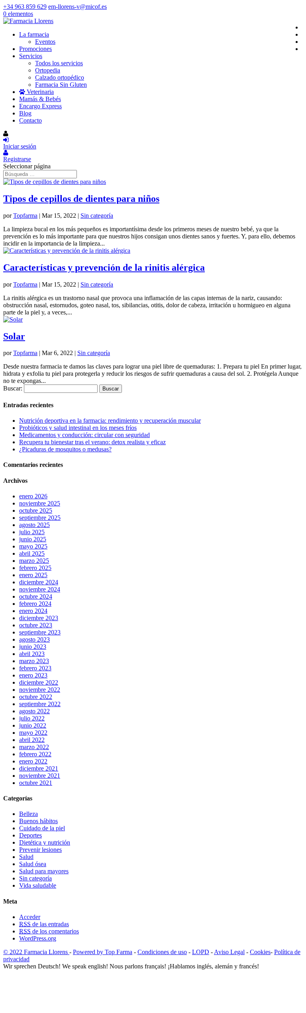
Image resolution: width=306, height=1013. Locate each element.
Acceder (29, 916)
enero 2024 (33, 610)
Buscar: (12, 388)
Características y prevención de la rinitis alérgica (104, 267)
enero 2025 (33, 575)
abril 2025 (32, 553)
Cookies (260, 952)
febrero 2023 (35, 668)
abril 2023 (32, 653)
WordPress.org (37, 938)
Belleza (28, 813)
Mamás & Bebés (40, 99)
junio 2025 (32, 539)
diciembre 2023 (38, 618)
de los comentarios (49, 931)
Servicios (30, 56)
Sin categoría (96, 215)
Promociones (35, 48)
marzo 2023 (34, 661)
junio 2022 (32, 725)
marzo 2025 (34, 560)
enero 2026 (33, 496)
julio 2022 (32, 718)
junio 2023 (32, 646)
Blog (25, 113)
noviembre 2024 (39, 589)
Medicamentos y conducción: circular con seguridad (84, 434)
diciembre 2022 (38, 682)
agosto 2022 (34, 711)
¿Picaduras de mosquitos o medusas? (65, 449)
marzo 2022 (34, 747)
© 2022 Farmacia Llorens (36, 952)
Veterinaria (39, 91)
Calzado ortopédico (59, 77)
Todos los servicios (59, 63)
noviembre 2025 (39, 503)
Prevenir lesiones (40, 849)
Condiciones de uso (162, 952)
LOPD (200, 952)
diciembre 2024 (38, 582)
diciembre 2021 (38, 768)
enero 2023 (33, 675)
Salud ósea (32, 864)
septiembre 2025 (40, 517)
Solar (14, 336)
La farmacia (34, 34)
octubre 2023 (35, 625)
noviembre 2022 (39, 689)
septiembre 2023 (40, 632)
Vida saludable (37, 885)
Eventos (45, 41)
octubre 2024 (35, 596)
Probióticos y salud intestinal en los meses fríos (78, 427)
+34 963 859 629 (25, 6)
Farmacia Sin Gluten (61, 84)
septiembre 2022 (40, 704)
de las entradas (44, 924)
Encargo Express (40, 106)
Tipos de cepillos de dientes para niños (81, 198)
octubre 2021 (35, 782)
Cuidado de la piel (42, 828)
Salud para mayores (44, 871)
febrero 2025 (35, 567)
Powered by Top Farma (102, 952)
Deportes (30, 835)
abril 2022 (32, 739)
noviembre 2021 (39, 775)
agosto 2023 (34, 639)
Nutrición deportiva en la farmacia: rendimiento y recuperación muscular (110, 420)
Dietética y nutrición (44, 842)
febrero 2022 (35, 754)
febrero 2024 (35, 603)
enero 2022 (33, 761)
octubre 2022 (35, 696)
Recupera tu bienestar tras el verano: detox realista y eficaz (92, 442)
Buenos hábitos (38, 821)
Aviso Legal (229, 952)
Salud (26, 856)
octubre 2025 (35, 510)
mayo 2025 (33, 546)
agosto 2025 (34, 524)
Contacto (30, 120)
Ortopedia (47, 70)
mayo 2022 (33, 732)
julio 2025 (32, 532)
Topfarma (25, 215)
